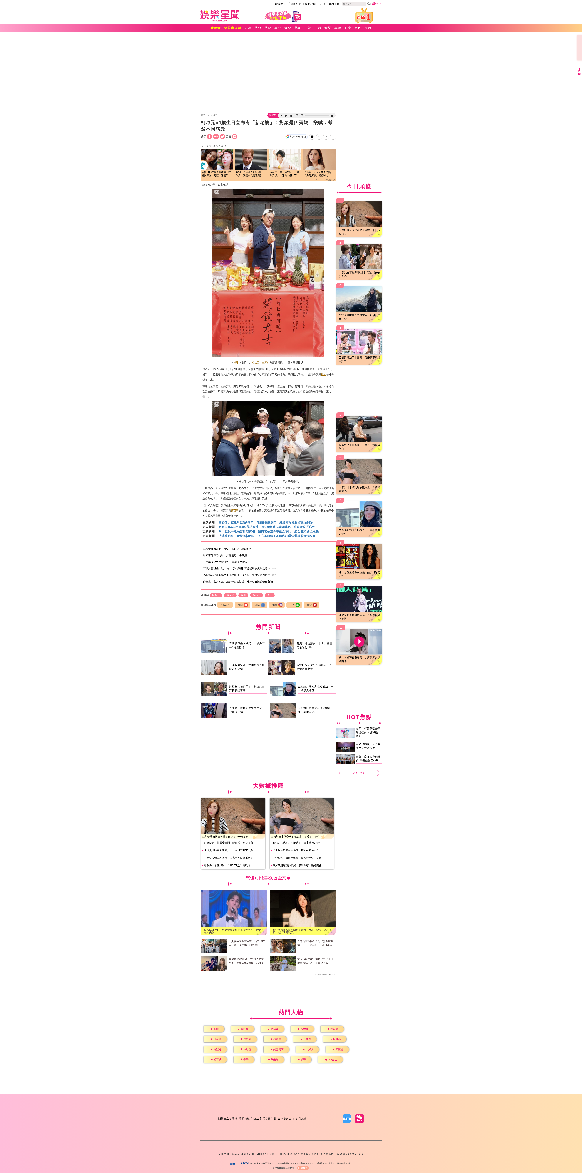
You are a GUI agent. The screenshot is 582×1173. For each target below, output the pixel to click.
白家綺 (266, 362)
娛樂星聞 (205, 115)
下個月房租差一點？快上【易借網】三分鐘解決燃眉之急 (235, 568)
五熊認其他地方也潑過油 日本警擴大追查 (297, 842)
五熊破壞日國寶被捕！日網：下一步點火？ (226, 836)
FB (320, 3)
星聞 (277, 28)
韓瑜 (236, 362)
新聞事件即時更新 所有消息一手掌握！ (226, 555)
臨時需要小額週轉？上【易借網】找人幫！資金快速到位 (235, 575)
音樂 (327, 28)
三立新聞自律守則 (265, 1118)
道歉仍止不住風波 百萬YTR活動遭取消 (227, 865)
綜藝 (287, 28)
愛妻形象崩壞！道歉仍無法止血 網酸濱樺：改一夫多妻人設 (316, 961)
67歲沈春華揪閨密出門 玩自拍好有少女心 (228, 842)
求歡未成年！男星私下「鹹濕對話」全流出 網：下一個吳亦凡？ (284, 174)
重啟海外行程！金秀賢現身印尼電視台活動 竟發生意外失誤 (233, 931)
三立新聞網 (276, 3)
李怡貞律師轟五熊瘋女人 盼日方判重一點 (228, 850)
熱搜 (267, 28)
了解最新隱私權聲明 (284, 1168)
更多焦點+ (359, 772)
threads (334, 3)
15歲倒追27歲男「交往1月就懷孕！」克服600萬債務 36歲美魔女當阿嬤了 (247, 961)
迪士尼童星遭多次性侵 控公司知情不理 (296, 850)
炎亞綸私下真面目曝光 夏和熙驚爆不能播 (297, 857)
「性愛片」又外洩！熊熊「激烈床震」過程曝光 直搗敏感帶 (318, 174)
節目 (358, 28)
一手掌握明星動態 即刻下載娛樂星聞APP (226, 562)
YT (325, 3)
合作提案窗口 (286, 1118)
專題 (337, 28)
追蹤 (275, 605)
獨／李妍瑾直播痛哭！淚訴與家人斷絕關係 (297, 865)
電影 (317, 28)
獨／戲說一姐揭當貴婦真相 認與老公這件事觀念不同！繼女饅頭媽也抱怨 (269, 531)
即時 (247, 28)
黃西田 (235, 510)
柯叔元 (255, 362)
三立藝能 (291, 3)
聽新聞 (272, 115)
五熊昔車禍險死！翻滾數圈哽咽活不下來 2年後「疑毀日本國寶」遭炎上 (315, 943)
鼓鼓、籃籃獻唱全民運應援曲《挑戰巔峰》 (368, 732)
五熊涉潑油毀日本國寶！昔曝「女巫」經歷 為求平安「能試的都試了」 (302, 931)
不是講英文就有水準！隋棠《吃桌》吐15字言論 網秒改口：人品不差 (247, 943)
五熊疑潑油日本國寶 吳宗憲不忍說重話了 (228, 857)
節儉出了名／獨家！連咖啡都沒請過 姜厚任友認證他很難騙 (238, 581)
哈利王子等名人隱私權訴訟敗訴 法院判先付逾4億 (250, 174)
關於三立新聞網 (227, 1118)
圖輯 (368, 28)
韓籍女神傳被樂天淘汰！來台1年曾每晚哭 (227, 548)
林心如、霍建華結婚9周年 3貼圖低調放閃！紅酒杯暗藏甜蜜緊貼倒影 (266, 522)
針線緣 (216, 28)
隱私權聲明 (246, 1118)
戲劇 (297, 28)
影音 (348, 28)
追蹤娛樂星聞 (307, 3)
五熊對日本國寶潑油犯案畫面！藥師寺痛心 (295, 836)
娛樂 (215, 115)
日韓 (307, 28)
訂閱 (240, 605)
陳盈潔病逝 (232, 28)
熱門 (257, 28)
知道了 (304, 1168)
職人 (323, 374)
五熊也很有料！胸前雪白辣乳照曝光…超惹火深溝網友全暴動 (216, 174)
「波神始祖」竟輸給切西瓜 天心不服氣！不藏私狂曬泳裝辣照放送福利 (267, 536)
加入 (257, 605)
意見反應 (301, 1118)
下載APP (225, 605)
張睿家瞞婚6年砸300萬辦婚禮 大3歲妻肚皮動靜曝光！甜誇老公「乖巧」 (268, 527)
